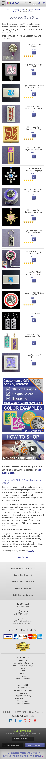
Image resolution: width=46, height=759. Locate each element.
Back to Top (23, 557)
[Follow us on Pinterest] (30, 720)
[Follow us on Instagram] (11, 720)
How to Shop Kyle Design (22, 666)
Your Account (22, 701)
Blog (23, 671)
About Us (23, 660)
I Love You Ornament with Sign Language (34, 169)
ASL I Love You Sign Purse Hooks (34, 252)
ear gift (31, 550)
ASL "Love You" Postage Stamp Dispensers (34, 190)
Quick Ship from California (23, 595)
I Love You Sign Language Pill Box (33, 128)
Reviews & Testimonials (23, 663)
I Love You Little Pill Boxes (34, 356)
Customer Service (23, 688)
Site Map (23, 673)
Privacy (23, 676)
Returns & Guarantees (23, 690)
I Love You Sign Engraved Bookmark (33, 149)
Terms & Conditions (23, 679)
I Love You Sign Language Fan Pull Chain (34, 335)
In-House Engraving (23, 588)
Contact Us (23, 693)
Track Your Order (23, 704)
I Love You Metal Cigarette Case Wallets (33, 273)
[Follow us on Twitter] (20, 720)
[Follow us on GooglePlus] (25, 720)
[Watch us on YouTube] (35, 720)
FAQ (23, 668)
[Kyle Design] (13, 3)
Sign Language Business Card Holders (34, 86)
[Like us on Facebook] (15, 720)
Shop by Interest (19, 9)
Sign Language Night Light (33, 66)
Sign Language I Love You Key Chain (34, 231)
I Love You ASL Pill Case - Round (34, 294)
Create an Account (23, 698)
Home (8, 9)
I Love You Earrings (34, 313)
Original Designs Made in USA (23, 568)
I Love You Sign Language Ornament (33, 211)
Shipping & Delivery (23, 696)
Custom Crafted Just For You (23, 582)
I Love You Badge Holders (33, 45)
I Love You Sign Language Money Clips (33, 107)
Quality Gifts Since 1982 (23, 575)
